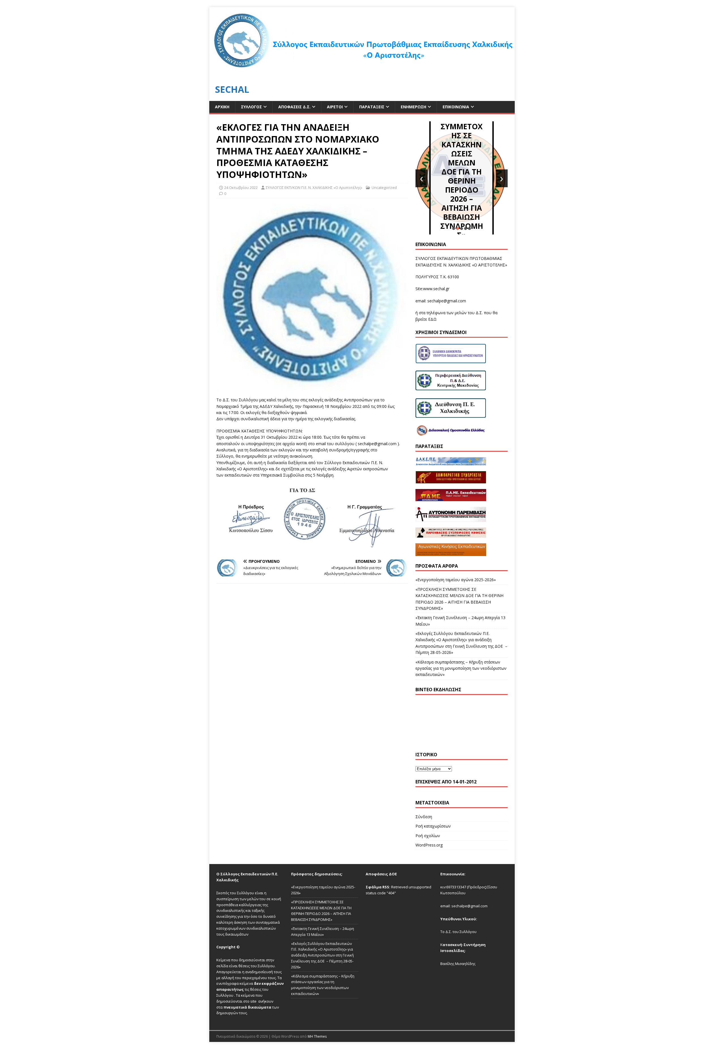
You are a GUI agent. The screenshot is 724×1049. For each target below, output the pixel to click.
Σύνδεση (423, 816)
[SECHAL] (362, 74)
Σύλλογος (251, 106)
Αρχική (222, 106)
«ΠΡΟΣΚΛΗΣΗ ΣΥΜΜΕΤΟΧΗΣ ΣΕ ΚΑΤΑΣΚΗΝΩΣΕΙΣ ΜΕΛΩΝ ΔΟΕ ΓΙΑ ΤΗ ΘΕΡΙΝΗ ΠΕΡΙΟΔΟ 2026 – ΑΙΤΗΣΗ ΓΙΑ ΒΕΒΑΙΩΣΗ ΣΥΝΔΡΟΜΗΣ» (461, 171)
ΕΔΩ (432, 319)
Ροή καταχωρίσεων (433, 826)
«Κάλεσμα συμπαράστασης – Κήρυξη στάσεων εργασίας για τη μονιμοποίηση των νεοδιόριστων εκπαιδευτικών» (461, 668)
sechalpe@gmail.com (446, 300)
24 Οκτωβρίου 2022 (241, 187)
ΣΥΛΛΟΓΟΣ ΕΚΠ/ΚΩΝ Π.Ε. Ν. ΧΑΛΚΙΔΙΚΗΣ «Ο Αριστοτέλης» (314, 187)
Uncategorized (384, 187)
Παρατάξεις (371, 106)
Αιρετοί (335, 106)
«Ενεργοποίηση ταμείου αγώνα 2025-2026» (455, 579)
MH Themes (317, 1036)
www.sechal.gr (436, 288)
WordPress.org (429, 845)
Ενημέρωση (413, 106)
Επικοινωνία (456, 106)
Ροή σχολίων (427, 835)
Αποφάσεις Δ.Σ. (294, 106)
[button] (453, 228)
